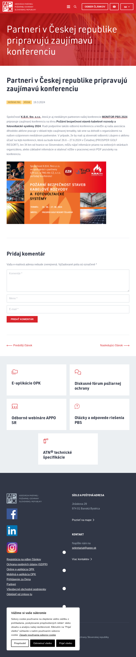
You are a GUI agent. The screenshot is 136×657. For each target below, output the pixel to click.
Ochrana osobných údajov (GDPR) (27, 564)
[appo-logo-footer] (35, 498)
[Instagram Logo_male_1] (35, 547)
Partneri (11, 584)
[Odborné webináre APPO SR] (36, 414)
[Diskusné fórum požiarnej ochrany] (99, 380)
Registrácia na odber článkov (24, 559)
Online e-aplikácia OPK (20, 569)
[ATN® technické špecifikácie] (68, 449)
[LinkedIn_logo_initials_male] (35, 530)
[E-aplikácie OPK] (36, 380)
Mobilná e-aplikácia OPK (21, 574)
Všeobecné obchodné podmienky (26, 589)
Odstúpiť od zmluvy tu (19, 594)
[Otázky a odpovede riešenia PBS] (99, 414)
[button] (68, 6)
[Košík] (114, 6)
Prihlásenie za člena (19, 579)
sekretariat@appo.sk (84, 548)
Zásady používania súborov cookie (37, 635)
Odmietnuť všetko (42, 643)
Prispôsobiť (20, 643)
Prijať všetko (65, 643)
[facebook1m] (35, 513)
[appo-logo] (19, 7)
